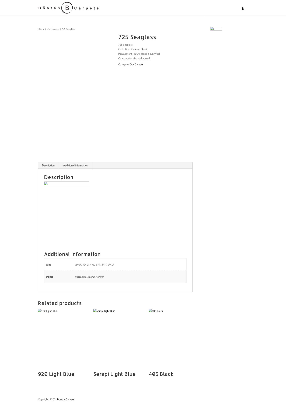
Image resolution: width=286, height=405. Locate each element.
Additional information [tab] (75, 165)
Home (41, 28)
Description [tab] (48, 165)
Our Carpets (53, 28)
